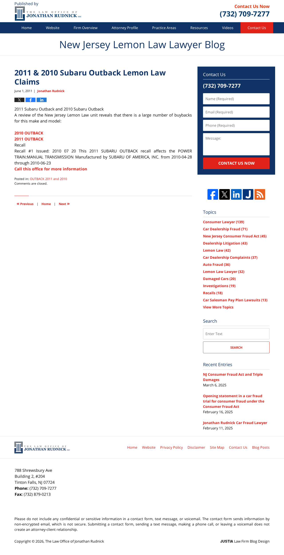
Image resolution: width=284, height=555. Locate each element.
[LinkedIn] (236, 194)
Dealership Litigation (225, 243)
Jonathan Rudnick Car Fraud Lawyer (235, 422)
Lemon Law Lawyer (223, 271)
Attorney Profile (125, 27)
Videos (227, 27)
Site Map (217, 447)
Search (236, 347)
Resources (199, 27)
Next (64, 203)
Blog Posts (261, 447)
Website (52, 27)
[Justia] (248, 194)
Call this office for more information (50, 169)
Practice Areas (164, 27)
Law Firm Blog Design (245, 541)
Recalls (213, 292)
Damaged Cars (219, 278)
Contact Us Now (236, 163)
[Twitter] (224, 194)
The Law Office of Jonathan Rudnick (74, 541)
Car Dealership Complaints (230, 257)
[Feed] (259, 194)
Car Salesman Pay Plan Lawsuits (235, 300)
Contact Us (257, 27)
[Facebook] (212, 194)
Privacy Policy (171, 447)
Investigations (219, 285)
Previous (25, 203)
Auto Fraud (216, 264)
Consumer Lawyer (223, 221)
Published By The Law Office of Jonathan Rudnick (245, 11)
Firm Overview (85, 27)
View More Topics (218, 307)
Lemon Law (217, 250)
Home (27, 27)
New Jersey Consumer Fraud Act (234, 236)
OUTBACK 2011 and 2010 (48, 179)
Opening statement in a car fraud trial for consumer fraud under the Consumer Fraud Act (233, 401)
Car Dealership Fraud (225, 229)
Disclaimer (196, 447)
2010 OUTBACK (28, 133)
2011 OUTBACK (28, 139)
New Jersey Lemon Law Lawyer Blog (48, 11)
